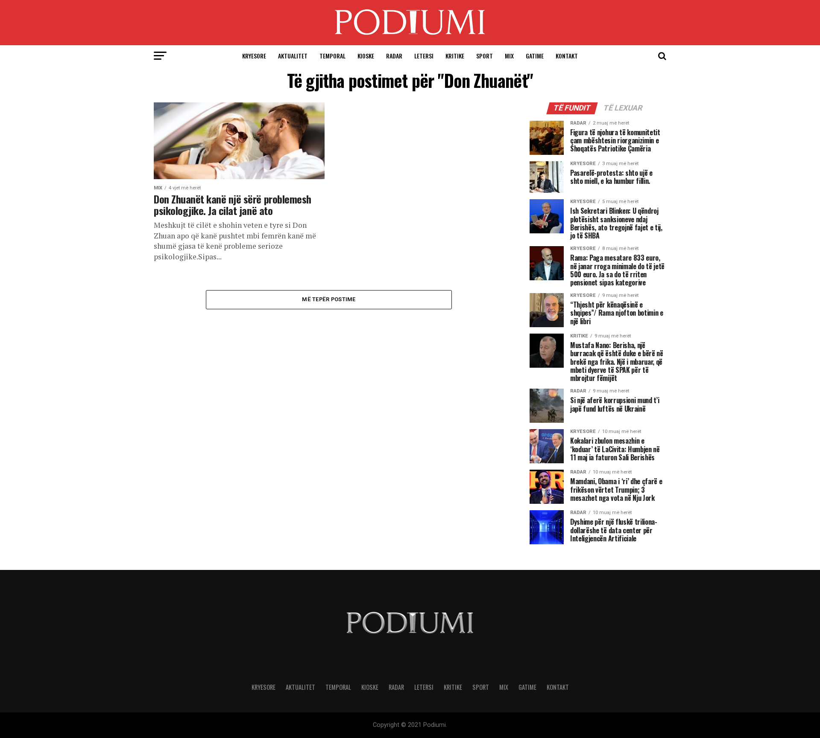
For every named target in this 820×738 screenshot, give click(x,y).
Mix (509, 55)
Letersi (423, 55)
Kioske (365, 55)
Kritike (454, 55)
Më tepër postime (328, 299)
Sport (484, 55)
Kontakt (567, 55)
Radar (394, 55)
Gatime (535, 55)
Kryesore (254, 55)
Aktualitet (293, 55)
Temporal (332, 55)
